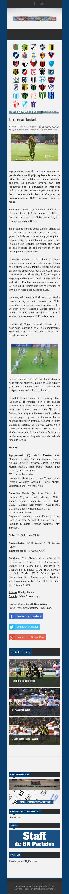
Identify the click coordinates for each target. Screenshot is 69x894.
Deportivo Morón (32, 129)
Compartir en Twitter (27, 626)
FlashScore (15, 817)
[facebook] (34, 4)
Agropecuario (18, 129)
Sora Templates (23, 886)
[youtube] (56, 4)
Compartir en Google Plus (30, 637)
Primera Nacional (49, 129)
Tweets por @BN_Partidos (23, 861)
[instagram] (49, 4)
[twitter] (42, 4)
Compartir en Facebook (29, 616)
